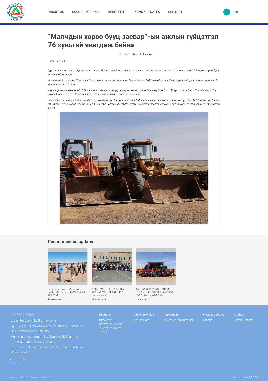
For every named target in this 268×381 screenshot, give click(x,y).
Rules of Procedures (110, 328)
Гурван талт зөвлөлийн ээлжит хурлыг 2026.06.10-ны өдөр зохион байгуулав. (66, 292)
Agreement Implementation (179, 319)
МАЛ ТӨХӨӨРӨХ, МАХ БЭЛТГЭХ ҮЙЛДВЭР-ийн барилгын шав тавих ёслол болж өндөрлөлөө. (154, 292)
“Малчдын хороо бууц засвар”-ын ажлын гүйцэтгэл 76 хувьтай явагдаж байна (133, 40)
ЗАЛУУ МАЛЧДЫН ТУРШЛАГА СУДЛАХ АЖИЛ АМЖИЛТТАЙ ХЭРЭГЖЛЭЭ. (108, 292)
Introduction (105, 319)
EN (236, 12)
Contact (175, 12)
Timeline (103, 332)
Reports (207, 319)
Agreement (117, 12)
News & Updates (147, 12)
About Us (56, 12)
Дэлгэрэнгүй (55, 299)
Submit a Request (243, 319)
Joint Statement (141, 319)
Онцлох (124, 54)
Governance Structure (111, 324)
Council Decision (86, 12)
